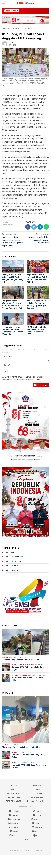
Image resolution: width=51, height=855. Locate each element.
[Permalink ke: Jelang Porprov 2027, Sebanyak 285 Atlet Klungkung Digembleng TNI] (13, 266)
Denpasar (15, 665)
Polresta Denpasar (15, 557)
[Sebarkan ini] (28, 227)
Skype (15, 831)
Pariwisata (23, 675)
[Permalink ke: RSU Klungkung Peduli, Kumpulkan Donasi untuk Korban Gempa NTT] (38, 319)
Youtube (38, 831)
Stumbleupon (15, 819)
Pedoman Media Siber (37, 801)
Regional (12, 657)
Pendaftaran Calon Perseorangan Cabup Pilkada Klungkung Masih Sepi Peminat (12, 240)
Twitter (38, 811)
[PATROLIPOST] (25, 4)
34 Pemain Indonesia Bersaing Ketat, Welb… (28, 756)
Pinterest (15, 815)
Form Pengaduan (13, 801)
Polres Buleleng (13, 561)
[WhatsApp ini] (46, 227)
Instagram (15, 823)
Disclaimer (37, 794)
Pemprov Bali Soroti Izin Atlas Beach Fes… (28, 678)
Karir (13, 790)
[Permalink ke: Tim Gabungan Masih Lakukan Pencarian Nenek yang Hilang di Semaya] (38, 292)
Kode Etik (37, 786)
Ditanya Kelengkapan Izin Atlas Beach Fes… (21, 660)
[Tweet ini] (34, 227)
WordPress (38, 819)
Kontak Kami (37, 797)
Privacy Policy (14, 794)
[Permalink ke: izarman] (4, 44)
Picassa (15, 836)
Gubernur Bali (12, 570)
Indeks (14, 786)
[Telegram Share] (40, 227)
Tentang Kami (13, 797)
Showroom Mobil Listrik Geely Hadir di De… (21, 747)
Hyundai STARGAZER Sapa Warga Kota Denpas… (29, 766)
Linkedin (38, 823)
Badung (5, 657)
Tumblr (38, 815)
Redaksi (37, 790)
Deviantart (15, 827)
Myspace (38, 827)
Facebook (15, 811)
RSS (26, 840)
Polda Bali (11, 552)
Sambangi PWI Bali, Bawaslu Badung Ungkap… (28, 668)
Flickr (38, 836)
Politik (23, 665)
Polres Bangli (12, 566)
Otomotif (6, 745)
